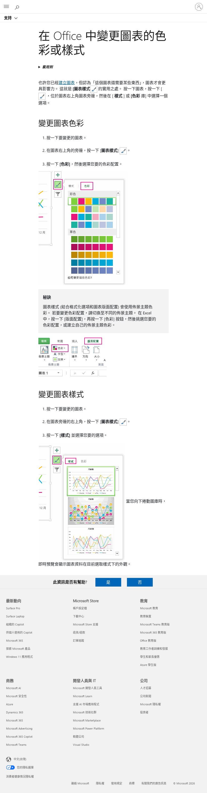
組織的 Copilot (15, 624)
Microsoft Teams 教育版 (155, 624)
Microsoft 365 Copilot (19, 736)
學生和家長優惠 (150, 657)
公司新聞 (145, 696)
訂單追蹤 (78, 640)
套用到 (47, 66)
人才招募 (145, 688)
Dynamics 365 (14, 712)
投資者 (144, 712)
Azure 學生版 (148, 665)
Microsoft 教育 (149, 608)
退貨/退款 (79, 632)
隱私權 (100, 783)
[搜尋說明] (17, 7)
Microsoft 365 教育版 (153, 632)
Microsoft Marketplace (87, 720)
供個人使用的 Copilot (19, 632)
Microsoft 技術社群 (84, 712)
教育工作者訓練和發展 (154, 648)
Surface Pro (13, 608)
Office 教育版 (148, 640)
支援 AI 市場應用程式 (86, 704)
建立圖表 (67, 82)
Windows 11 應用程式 (19, 657)
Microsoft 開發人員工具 (87, 688)
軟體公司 (78, 736)
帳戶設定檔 (80, 608)
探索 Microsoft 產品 (18, 648)
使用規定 (116, 783)
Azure (9, 704)
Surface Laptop (15, 616)
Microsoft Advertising (19, 728)
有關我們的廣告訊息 (153, 783)
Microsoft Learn (82, 696)
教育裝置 (145, 616)
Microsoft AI (13, 688)
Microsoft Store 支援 (85, 624)
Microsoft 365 (14, 640)
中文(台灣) (20, 759)
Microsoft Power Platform (88, 728)
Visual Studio (81, 745)
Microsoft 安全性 (16, 696)
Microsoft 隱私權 (150, 704)
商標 (132, 783)
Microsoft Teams (16, 745)
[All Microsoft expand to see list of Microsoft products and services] (6, 7)
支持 (8, 17)
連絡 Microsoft (80, 783)
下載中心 (78, 616)
